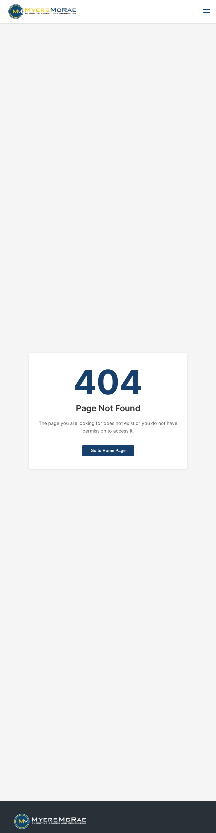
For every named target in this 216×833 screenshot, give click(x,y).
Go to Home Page (108, 450)
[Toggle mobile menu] (206, 11)
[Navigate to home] (40, 11)
